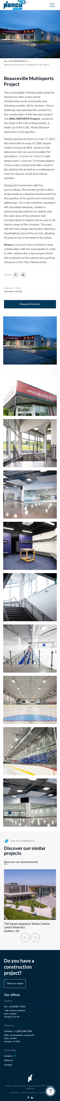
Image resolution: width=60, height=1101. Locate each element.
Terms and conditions (29, 1093)
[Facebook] (15, 274)
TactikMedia (30, 1088)
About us (8, 1060)
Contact (8, 1064)
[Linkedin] (23, 274)
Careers (8, 1056)
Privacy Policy (14, 1093)
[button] (52, 5)
